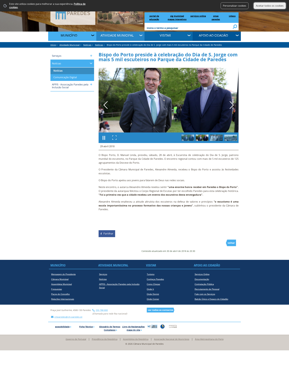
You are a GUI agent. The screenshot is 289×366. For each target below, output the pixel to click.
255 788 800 (102, 310)
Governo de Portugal (76, 339)
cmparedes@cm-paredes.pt (68, 316)
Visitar (165, 35)
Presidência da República (104, 339)
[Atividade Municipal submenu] (141, 36)
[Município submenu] (93, 36)
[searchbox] (189, 28)
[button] (187, 138)
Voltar (231, 243)
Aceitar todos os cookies (270, 5)
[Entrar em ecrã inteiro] (114, 137)
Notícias (87, 44)
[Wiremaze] (173, 326)
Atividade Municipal (117, 35)
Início (53, 44)
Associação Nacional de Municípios (171, 339)
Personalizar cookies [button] (234, 5)
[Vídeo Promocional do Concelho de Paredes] (120, 12)
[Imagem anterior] (106, 105)
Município (69, 35)
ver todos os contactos (160, 310)
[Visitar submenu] (189, 36)
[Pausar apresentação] (104, 137)
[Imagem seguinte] (232, 105)
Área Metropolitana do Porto (209, 339)
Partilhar (108, 233)
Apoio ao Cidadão (213, 35)
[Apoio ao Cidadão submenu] (237, 36)
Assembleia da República (135, 339)
